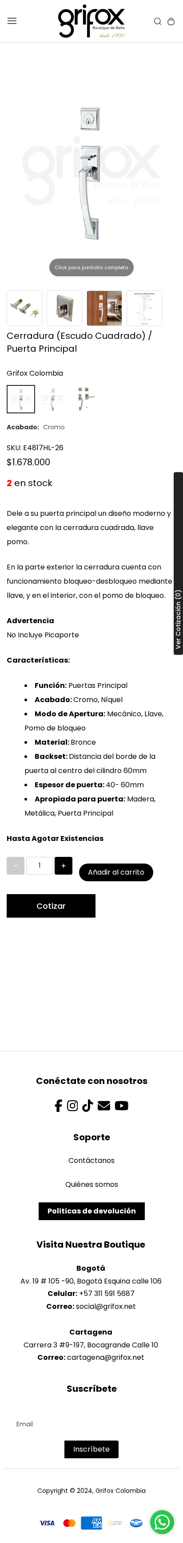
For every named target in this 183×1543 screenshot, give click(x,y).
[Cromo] (21, 399)
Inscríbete (91, 1449)
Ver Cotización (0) (178, 619)
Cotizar (51, 905)
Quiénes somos (91, 1184)
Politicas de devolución (92, 1211)
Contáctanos (91, 1160)
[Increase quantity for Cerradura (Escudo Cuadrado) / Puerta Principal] (63, 866)
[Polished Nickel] (85, 399)
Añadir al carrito (116, 872)
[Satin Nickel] (53, 399)
